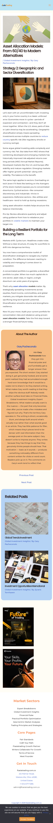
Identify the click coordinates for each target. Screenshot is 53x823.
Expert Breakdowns (26, 708)
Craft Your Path (26, 743)
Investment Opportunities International (25, 586)
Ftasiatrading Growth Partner (26, 746)
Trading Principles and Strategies (26, 725)
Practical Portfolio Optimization (26, 718)
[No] (49, 813)
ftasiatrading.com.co (26, 770)
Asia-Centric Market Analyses (26, 722)
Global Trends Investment (18, 537)
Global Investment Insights (16, 60)
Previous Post (26, 475)
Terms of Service (26, 753)
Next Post (26, 482)
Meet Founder (26, 756)
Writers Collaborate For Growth (26, 749)
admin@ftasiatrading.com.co (27, 787)
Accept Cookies (27, 819)
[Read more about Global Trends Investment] (26, 518)
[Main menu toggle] (49, 5)
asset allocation (20, 286)
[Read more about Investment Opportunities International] (26, 567)
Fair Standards (26, 739)
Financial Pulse (26, 715)
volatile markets (21, 221)
